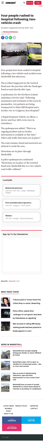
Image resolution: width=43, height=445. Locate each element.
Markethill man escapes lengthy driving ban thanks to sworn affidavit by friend (27, 353)
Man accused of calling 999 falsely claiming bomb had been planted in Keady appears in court (27, 327)
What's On (8, 413)
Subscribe (30, 3)
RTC (18, 281)
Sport (8, 411)
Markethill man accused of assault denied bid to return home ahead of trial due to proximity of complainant (27, 386)
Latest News (8, 406)
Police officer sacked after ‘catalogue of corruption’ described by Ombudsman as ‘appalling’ (27, 314)
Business (8, 408)
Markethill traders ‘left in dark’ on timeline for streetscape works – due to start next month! (27, 364)
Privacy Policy (21, 406)
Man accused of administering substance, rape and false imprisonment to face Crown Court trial (26, 376)
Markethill (12, 281)
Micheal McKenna (10, 32)
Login (38, 3)
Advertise (34, 406)
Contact (34, 408)
